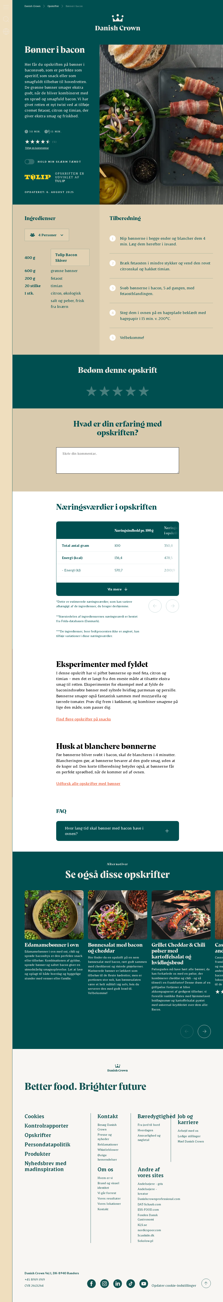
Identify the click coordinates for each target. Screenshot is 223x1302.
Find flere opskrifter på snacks (83, 719)
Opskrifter (53, 6)
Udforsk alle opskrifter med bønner (88, 783)
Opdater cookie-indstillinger (174, 1285)
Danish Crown (33, 6)
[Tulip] (38, 177)
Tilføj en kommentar (37, 147)
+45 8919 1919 (35, 1279)
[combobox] (47, 235)
